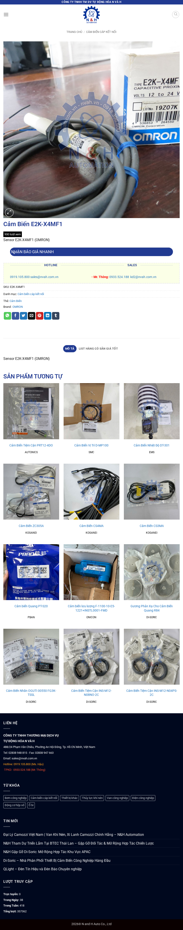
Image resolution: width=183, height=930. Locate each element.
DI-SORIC (151, 617)
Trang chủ (74, 32)
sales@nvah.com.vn (44, 277)
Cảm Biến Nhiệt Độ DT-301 (152, 445)
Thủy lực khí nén (92, 798)
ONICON (91, 617)
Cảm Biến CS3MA (152, 526)
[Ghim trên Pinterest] (39, 316)
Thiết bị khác (69, 798)
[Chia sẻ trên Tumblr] (55, 316)
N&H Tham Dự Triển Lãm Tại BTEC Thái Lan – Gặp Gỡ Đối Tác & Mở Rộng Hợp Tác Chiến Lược (78, 843)
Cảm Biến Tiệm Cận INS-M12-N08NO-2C (91, 693)
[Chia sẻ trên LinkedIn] (47, 316)
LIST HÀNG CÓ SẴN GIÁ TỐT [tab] (98, 348)
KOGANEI (31, 532)
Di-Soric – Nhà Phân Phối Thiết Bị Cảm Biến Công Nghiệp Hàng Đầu (56, 860)
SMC (91, 452)
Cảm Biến (16, 301)
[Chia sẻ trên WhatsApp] (7, 316)
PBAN (31, 617)
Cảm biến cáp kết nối (101, 32)
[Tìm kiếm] (175, 14)
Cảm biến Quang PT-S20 (31, 606)
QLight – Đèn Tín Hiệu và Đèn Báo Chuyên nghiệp (42, 869)
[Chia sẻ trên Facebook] (15, 316)
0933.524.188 (119, 277)
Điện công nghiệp (143, 798)
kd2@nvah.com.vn (143, 277)
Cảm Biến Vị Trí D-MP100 (91, 445)
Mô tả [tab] (69, 348)
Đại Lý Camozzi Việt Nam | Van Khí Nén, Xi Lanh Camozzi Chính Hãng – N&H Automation (73, 834)
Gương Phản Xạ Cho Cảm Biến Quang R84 (152, 608)
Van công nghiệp (117, 798)
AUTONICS (31, 452)
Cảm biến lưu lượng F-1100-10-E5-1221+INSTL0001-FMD (91, 608)
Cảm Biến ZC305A (31, 526)
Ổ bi (31, 805)
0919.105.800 (20, 277)
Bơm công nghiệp (16, 798)
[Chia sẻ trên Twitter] (23, 316)
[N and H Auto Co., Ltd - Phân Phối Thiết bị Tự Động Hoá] (91, 14)
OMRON (17, 306)
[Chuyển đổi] (14, 253)
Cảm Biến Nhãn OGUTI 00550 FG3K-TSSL (31, 693)
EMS (151, 452)
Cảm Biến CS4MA (91, 526)
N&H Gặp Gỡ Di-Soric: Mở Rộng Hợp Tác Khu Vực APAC (46, 852)
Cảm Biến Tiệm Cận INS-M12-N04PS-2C (151, 693)
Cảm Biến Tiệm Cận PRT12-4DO (31, 445)
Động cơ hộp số (14, 805)
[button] (6, 14)
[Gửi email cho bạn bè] (31, 316)
